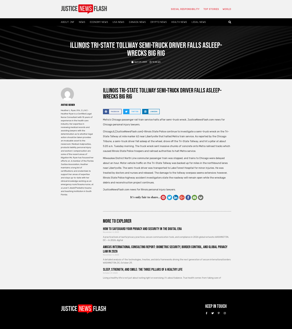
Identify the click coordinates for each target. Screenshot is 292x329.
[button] (230, 22)
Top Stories (211, 9)
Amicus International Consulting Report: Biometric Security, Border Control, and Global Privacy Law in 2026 (165, 249)
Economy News (99, 22)
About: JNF (67, 22)
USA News (118, 22)
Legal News (199, 22)
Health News (179, 22)
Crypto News (158, 22)
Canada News (137, 22)
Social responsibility (185, 9)
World (227, 9)
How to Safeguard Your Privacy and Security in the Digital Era (142, 229)
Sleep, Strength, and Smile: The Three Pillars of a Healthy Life (142, 269)
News (82, 22)
